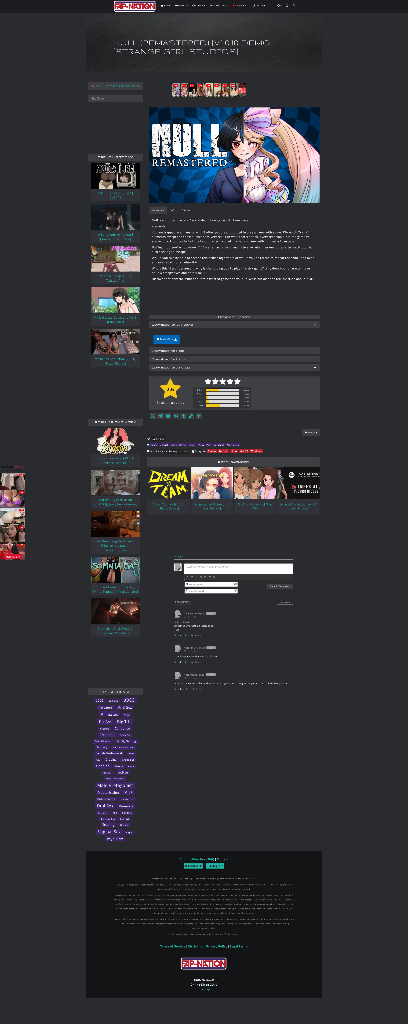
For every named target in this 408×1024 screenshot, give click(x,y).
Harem (119, 766)
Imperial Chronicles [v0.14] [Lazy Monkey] (298, 506)
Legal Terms (239, 946)
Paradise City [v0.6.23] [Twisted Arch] (115, 278)
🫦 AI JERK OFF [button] (218, 5)
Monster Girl (127, 799)
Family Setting (126, 741)
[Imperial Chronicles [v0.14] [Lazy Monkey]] (298, 483)
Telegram (217, 865)
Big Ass (105, 722)
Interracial (107, 772)
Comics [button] (199, 5)
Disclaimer (196, 946)
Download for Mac (168, 350)
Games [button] (182, 5)
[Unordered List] (210, 577)
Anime (154, 444)
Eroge (174, 444)
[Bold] (187, 577)
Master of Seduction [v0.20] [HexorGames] (115, 361)
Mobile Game (106, 799)
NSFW (201, 444)
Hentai (182, 444)
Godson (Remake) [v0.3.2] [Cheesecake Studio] (115, 460)
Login (179, 556)
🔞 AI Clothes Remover (114, 86)
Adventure (105, 707)
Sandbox (127, 813)
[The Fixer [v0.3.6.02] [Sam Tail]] (255, 483)
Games (212, 451)
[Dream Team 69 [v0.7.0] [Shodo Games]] (168, 483)
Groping (111, 759)
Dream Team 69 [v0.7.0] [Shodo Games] (169, 506)
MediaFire (166, 339)
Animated (109, 714)
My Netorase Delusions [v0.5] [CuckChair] (116, 319)
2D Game (113, 700)
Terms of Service (172, 946)
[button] (294, 6)
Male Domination (115, 778)
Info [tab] (173, 210)
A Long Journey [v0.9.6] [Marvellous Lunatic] (115, 236)
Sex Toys (124, 818)
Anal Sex (125, 707)
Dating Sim (125, 735)
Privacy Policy (216, 946)
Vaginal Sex (232, 444)
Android (223, 451)
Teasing (108, 824)
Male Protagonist (115, 785)
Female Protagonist (109, 753)
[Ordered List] (205, 577)
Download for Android (171, 367)
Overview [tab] (158, 210)
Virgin (129, 832)
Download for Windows (172, 324)
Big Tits (124, 721)
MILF (128, 792)
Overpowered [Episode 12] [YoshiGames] (212, 506)
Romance (126, 806)
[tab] (234, 324)
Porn (208, 444)
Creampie (107, 734)
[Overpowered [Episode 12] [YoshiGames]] (212, 483)
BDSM (127, 715)
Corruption (122, 728)
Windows (256, 451)
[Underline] (196, 577)
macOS (244, 451)
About (184, 859)
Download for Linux (169, 359)
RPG (115, 812)
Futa (98, 760)
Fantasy (102, 747)
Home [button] (166, 5)
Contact (223, 859)
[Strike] (201, 577)
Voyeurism (115, 838)
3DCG (129, 700)
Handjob (103, 766)
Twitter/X (195, 865)
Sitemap (204, 989)
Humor (131, 766)
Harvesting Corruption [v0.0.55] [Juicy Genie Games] (115, 502)
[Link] (214, 577)
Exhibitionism (103, 741)
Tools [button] (259, 5)
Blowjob (164, 444)
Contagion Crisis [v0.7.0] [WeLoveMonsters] (116, 630)
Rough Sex (103, 813)
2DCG (99, 700)
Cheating (104, 728)
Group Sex (128, 760)
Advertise (198, 859)
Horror (192, 444)
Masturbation (108, 792)
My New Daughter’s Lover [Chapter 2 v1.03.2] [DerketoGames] (115, 546)
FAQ (211, 859)
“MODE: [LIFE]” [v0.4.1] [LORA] (115, 195)
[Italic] (192, 577)
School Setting (108, 818)
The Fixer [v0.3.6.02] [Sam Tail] (255, 506)
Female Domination (123, 747)
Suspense (219, 444)
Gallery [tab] (186, 210)
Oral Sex (105, 806)
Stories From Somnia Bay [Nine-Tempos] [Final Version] (115, 589)
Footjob (131, 753)
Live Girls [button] (241, 5)
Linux (234, 451)
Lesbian (123, 772)
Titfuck (124, 825)
